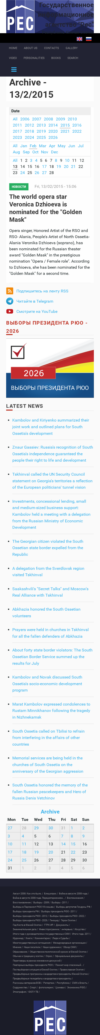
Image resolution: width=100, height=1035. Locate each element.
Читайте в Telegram (34, 301)
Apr (52, 145)
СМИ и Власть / (80, 983)
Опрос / (50, 956)
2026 (53, 137)
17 (44, 166)
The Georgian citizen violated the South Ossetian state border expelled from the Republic (47, 548)
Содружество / (21, 987)
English (79, 39)
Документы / (63, 925)
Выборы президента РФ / (26, 911)
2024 (29, 137)
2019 (41, 131)
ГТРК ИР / (49, 925)
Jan (23, 145)
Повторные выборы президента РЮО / (33, 965)
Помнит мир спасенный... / (69, 965)
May (62, 145)
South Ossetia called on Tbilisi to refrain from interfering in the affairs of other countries (48, 738)
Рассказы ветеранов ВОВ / (27, 983)
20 (66, 166)
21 (73, 166)
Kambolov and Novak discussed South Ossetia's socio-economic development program (47, 684)
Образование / (21, 952)
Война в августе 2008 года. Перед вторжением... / (39, 898)
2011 (17, 125)
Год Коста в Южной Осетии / (28, 925)
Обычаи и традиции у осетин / (29, 956)
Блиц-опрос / (51, 893)
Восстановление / (22, 902)
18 (24, 852)
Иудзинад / (19, 938)
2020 (53, 131)
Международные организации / (70, 943)
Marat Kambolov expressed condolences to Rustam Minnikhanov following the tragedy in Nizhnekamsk (51, 711)
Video (13, 58)
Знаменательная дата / (25, 929)
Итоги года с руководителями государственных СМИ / (42, 934)
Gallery (72, 48)
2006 (24, 119)
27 (44, 172)
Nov (44, 152)
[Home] (50, 1018)
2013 (41, 125)
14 (63, 844)
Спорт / (34, 987)
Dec (54, 152)
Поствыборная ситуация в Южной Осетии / (36, 969)
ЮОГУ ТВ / (34, 992)
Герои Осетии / (69, 920)
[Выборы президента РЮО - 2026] (50, 367)
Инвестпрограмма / (50, 929)
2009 (60, 119)
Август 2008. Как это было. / (28, 893)
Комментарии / (43, 938)
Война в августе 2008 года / (74, 893)
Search (72, 58)
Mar (42, 145)
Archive (50, 812)
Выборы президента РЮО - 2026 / (31, 920)
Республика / (64, 983)
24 (22, 172)
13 (15, 166)
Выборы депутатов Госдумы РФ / (74, 907)
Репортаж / (49, 983)
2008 (48, 119)
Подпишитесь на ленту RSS (42, 291)
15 (73, 844)
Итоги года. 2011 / (81, 934)
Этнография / (20, 992)
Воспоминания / (76, 898)
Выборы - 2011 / (60, 902)
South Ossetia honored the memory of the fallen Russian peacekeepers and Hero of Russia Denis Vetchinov (50, 791)
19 (58, 166)
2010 (72, 119)
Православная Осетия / (72, 969)
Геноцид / (55, 920)
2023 (17, 137)
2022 (77, 131)
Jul (81, 145)
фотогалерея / (46, 987)
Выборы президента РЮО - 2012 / (31, 916)
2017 (17, 131)
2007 (36, 119)
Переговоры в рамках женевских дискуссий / (37, 960)
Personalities (34, 58)
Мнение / (18, 947)
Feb (33, 145)
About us (30, 48)
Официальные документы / (69, 956)
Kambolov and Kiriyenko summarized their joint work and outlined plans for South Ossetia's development (50, 427)
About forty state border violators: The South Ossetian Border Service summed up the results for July (52, 657)
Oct (35, 152)
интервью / (68, 929)
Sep (26, 152)
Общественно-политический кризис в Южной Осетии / (59, 952)
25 (24, 860)
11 (24, 844)
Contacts (51, 48)
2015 (65, 125)
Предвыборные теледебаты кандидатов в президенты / (43, 978)
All (15, 119)
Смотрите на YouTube (36, 311)
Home (13, 48)
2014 (53, 125)
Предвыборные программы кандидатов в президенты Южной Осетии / (51, 974)
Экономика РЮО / (77, 987)
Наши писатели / (33, 947)
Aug (16, 152)
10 (67, 160)
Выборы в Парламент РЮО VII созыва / (34, 907)
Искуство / (80, 929)
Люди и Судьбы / (61, 938)
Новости (19, 187)
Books (56, 58)
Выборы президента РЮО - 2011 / (59, 911)
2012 (29, 125)
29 (36, 827)
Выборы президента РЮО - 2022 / (68, 916)
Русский (89, 39)
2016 (77, 125)
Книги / (30, 938)
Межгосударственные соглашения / (32, 943)
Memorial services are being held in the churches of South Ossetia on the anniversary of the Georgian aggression (47, 764)
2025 (41, 137)
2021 (65, 131)
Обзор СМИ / (70, 947)
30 (50, 827)
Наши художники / (52, 947)
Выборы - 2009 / (42, 902)
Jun (71, 145)
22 (73, 852)
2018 (29, 131)
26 (37, 172)
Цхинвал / (60, 987)
